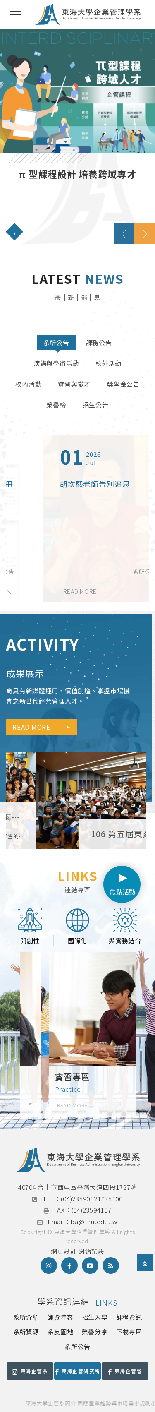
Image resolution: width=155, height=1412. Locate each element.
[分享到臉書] (69, 1265)
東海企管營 (128, 1370)
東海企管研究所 (80, 1370)
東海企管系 (34, 1370)
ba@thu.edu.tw (94, 1221)
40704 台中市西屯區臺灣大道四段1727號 (77, 1187)
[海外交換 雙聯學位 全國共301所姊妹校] (77, 136)
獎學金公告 (123, 383)
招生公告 (96, 404)
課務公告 (99, 342)
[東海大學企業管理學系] (88, 14)
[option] (77, 136)
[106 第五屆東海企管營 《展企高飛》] (76, 800)
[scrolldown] (14, 231)
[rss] (111, 1265)
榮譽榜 (56, 404)
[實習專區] (77, 1034)
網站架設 (91, 1251)
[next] (144, 233)
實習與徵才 (74, 383)
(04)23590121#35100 (92, 1199)
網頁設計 (64, 1251)
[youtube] (90, 1265)
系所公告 (56, 342)
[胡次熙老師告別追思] (77, 518)
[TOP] (145, 1263)
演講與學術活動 (56, 363)
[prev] (124, 233)
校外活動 (108, 363)
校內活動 (28, 383)
